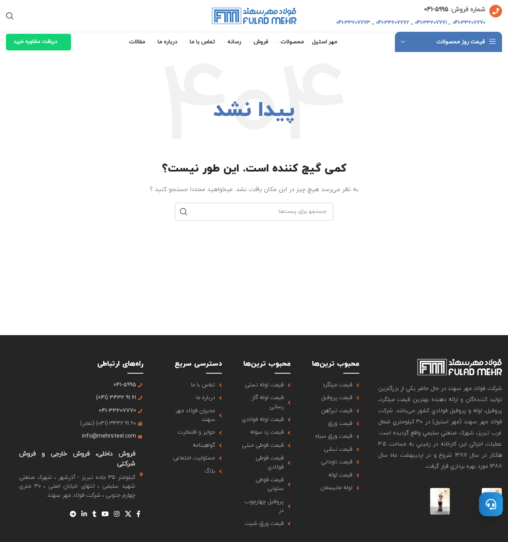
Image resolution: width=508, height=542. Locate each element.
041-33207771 (431, 22)
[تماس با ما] (491, 504)
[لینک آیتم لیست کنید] (334, 385)
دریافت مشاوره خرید (35, 41)
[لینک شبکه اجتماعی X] (128, 514)
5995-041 (436, 9)
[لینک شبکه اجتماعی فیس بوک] (138, 514)
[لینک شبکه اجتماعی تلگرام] (73, 514)
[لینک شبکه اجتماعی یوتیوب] (105, 514)
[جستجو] (10, 16)
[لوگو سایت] (254, 15)
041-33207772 (392, 22)
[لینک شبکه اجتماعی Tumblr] (94, 514)
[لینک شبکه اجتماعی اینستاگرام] (117, 514)
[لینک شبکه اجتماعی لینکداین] (84, 514)
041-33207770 (468, 22)
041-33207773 (353, 22)
